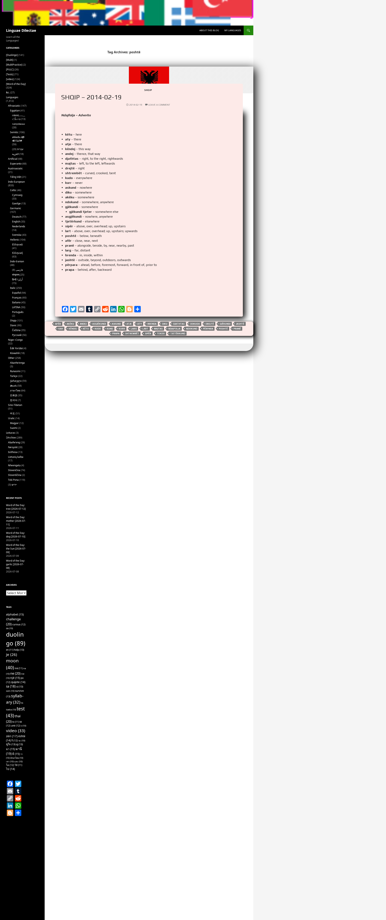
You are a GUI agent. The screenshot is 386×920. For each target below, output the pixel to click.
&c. (8, 92)
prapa (115, 333)
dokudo (195, 324)
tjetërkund (177, 333)
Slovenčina (14, 470)
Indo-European (16, 181)
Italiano (16, 302)
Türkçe (13, 376)
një (15, 678)
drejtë (209, 324)
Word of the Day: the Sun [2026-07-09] (16, 548)
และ (18, 761)
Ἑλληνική (17, 253)
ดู (19, 744)
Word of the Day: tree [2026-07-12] (16, 506)
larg (134, 328)
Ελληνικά (17, 244)
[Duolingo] (12, 55)
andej (83, 324)
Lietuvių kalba (15, 457)
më (19, 668)
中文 (12, 413)
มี (16, 754)
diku (164, 324)
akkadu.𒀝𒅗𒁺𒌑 (18, 138)
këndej (73, 328)
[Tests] (9, 74)
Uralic (11, 418)
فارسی (19, 270)
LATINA (16, 307)
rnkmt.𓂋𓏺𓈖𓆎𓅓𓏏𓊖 (18, 117)
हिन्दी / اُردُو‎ (17, 279)
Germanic (15, 208)
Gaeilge (16, 203)
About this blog (209, 30)
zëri (12, 736)
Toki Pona (13, 480)
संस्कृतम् (15, 274)
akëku (70, 324)
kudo (97, 328)
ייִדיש (14, 484)
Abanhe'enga (17, 362)
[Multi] (9, 60)
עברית (20, 149)
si (19, 686)
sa (11, 686)
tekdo (161, 333)
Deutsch (16, 216)
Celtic (13, 190)
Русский (17, 335)
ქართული (16, 381)
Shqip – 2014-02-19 (91, 97)
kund (110, 328)
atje (129, 324)
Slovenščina (14, 475)
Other (11, 358)
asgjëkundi (99, 324)
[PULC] (10, 69)
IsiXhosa (12, 452)
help (19, 649)
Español (16, 292)
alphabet (15, 614)
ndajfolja (174, 328)
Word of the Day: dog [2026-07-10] (15, 534)
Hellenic (14, 239)
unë (15, 725)
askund (116, 324)
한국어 (13, 400)
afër (58, 324)
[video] (10, 79)
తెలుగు (13, 385)
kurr (122, 328)
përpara (208, 328)
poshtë (223, 328)
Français (17, 297)
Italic (12, 288)
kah (60, 328)
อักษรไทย (16, 757)
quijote (18, 682)
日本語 (13, 395)
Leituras (10, 432)
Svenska (16, 235)
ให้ (18, 765)
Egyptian (15, 110)
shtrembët (132, 333)
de (9, 628)
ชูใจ (11, 744)
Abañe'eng (14, 442)
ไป (10, 769)
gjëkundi (225, 324)
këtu (86, 328)
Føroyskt (12, 447)
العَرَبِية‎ (15, 154)
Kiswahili (15, 353)
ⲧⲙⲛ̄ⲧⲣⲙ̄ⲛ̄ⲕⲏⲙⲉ (18, 124)
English (16, 221)
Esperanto (16, 163)
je (11, 654)
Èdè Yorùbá (16, 348)
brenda (151, 324)
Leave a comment (159, 104)
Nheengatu (14, 465)
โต (10, 765)
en (9, 649)
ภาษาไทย (15, 390)
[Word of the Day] (16, 84)
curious (19, 624)
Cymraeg (17, 195)
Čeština (16, 330)
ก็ (14, 740)
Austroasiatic (15, 168)
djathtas (179, 324)
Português (18, 312)
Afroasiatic (14, 105)
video (15, 730)
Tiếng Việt (15, 177)
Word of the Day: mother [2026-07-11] (16, 521)
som (10, 690)
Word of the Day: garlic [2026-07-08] (15, 564)
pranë (237, 328)
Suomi (13, 428)
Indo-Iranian (17, 261)
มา (10, 749)
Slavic (13, 325)
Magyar (14, 423)
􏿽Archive (11, 437)
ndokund (191, 328)
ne (15, 673)
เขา (10, 761)
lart (145, 328)
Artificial (12, 159)
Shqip (148, 90)
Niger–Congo (15, 340)
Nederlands (18, 226)
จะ (21, 740)
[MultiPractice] (14, 64)
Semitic (14, 132)
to (15, 721)
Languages (12, 97)
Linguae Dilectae (21, 30)
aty (139, 324)
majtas (158, 328)
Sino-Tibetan (15, 405)
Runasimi (15, 371)
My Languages (232, 30)
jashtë (240, 324)
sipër (148, 333)
